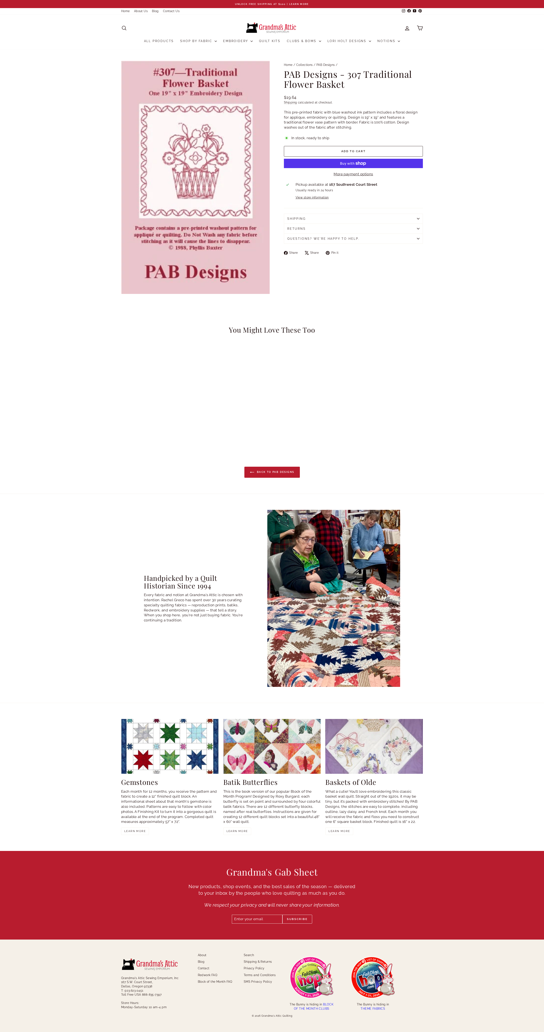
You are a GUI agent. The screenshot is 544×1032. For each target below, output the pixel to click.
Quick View (157, 411)
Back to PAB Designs (275, 472)
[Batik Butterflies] (272, 746)
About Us (141, 11)
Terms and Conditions (260, 975)
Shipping (290, 102)
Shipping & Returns (258, 961)
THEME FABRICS (373, 1008)
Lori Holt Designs (347, 41)
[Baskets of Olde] (374, 746)
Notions (387, 41)
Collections (304, 65)
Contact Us (171, 11)
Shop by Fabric (197, 41)
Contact (204, 968)
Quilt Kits (269, 41)
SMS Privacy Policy (258, 981)
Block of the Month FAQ (215, 981)
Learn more (135, 831)
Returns (296, 228)
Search (249, 955)
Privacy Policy (254, 968)
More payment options (353, 174)
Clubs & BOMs (302, 41)
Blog (155, 11)
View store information (312, 197)
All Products (159, 41)
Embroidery (236, 41)
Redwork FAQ (207, 975)
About (202, 955)
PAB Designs (325, 65)
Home (125, 11)
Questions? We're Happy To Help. (323, 238)
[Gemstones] (170, 746)
